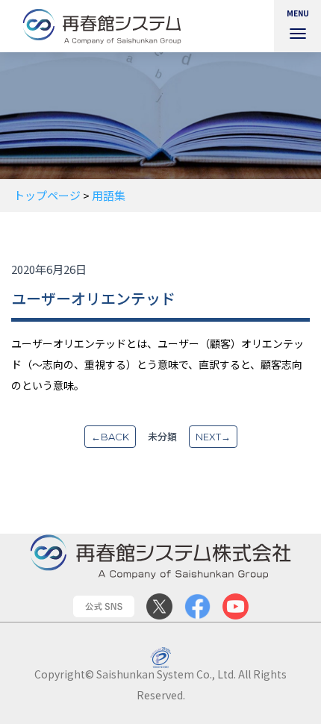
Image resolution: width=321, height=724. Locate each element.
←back (110, 437)
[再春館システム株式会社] (107, 26)
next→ (213, 437)
